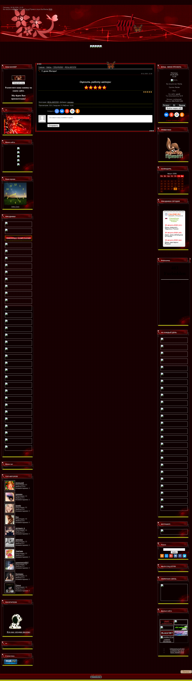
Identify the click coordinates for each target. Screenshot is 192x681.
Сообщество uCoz (177, 650)
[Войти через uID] (57, 111)
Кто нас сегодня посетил (18, 632)
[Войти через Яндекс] (67, 111)
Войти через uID (174, 108)
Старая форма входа (174, 120)
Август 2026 (172, 173)
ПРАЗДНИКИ (58, 67)
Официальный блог (177, 649)
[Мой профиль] (166, 105)
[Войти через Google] (72, 111)
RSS (50, 9)
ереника (70, 102)
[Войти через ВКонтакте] (62, 111)
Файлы (48, 67)
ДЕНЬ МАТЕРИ (70, 67)
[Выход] (182, 105)
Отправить (53, 125)
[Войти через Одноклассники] (77, 111)
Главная (41, 67)
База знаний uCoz (177, 652)
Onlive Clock (15, 206)
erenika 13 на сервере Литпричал (168, 639)
